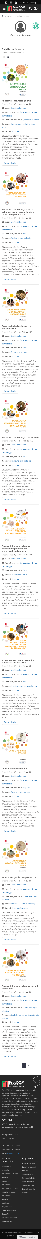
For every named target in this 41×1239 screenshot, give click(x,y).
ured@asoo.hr (13, 1153)
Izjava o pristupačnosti (27, 1172)
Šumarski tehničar (31, 119)
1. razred (15, 242)
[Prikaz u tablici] (4, 57)
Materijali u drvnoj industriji (23, 903)
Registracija (32, 2)
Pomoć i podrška (28, 1189)
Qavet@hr (6, 1214)
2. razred (15, 131)
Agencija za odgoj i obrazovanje (9, 1194)
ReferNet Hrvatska (9, 1217)
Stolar (25, 233)
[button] (36, 26)
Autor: (7, 108)
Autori (10, 16)
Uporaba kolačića (28, 1178)
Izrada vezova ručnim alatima (24, 686)
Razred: (8, 131)
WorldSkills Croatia (9, 1210)
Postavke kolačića (28, 1237)
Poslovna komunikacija (21, 238)
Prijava (22, 2)
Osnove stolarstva (19, 352)
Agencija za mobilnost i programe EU (7, 1203)
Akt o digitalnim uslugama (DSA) (28, 1183)
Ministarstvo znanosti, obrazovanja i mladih (10, 1170)
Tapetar (26, 787)
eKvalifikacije (7, 1221)
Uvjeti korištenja (28, 1163)
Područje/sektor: (12, 112)
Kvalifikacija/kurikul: (14, 119)
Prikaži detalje (10, 163)
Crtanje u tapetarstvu (20, 792)
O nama (25, 1192)
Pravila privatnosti (29, 1167)
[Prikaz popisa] (8, 57)
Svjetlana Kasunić (18, 108)
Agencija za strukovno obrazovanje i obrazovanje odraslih (10, 1182)
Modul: (8, 124)
